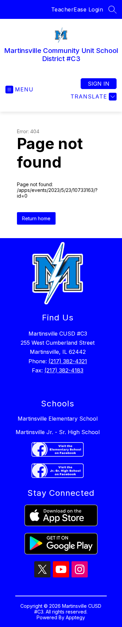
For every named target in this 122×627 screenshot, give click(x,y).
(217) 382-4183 (63, 370)
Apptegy (75, 617)
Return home (36, 218)
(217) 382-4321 (67, 361)
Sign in (98, 83)
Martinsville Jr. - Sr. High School (58, 432)
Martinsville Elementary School (58, 418)
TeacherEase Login (77, 9)
